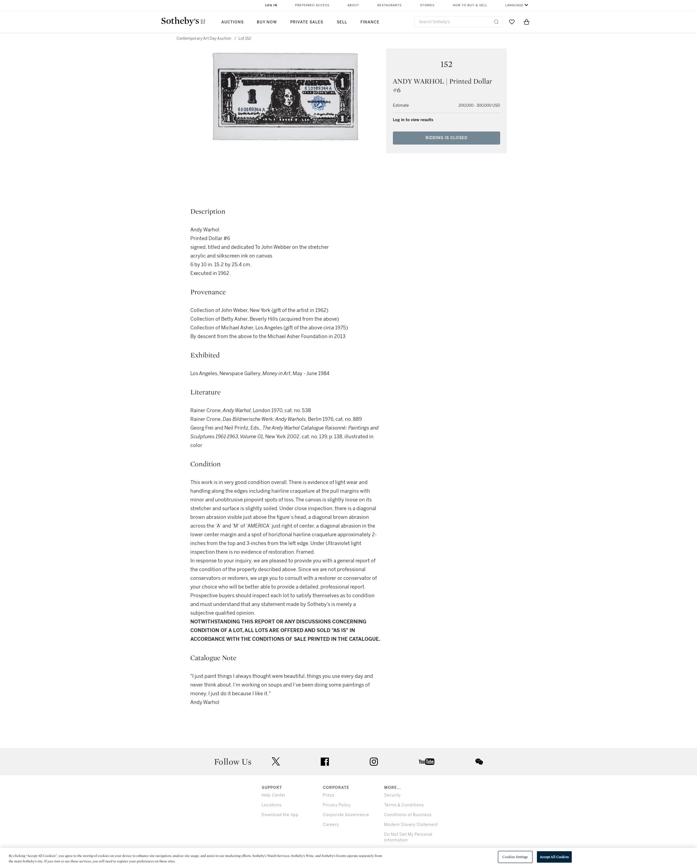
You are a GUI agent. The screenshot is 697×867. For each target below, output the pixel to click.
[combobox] (458, 22)
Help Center (274, 795)
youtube (427, 761)
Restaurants (389, 5)
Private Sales (306, 22)
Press (329, 795)
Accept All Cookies (554, 856)
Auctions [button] (232, 22)
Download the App (280, 815)
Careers (331, 824)
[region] (348, 857)
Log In (271, 5)
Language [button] (514, 5)
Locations (272, 805)
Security (392, 795)
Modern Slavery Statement (411, 824)
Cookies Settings (515, 856)
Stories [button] (427, 5)
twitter (276, 761)
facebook (325, 762)
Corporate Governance (346, 815)
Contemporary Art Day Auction (203, 38)
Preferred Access (312, 5)
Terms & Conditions (404, 805)
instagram (374, 762)
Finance (370, 22)
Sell (342, 22)
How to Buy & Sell (470, 5)
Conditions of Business (408, 815)
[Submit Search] (496, 22)
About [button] (353, 5)
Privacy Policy (337, 805)
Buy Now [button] (267, 22)
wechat (479, 761)
